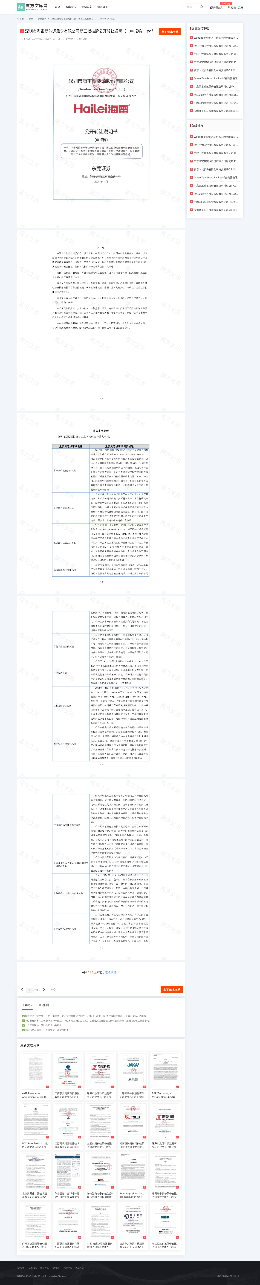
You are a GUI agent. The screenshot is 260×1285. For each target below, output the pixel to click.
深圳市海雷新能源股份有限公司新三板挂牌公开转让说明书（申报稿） (84, 19)
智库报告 (70, 6)
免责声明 (67, 1267)
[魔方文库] (33, 7)
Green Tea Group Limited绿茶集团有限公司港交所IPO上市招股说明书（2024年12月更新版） (217, 78)
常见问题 (44, 1005)
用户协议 (56, 1267)
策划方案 (86, 6)
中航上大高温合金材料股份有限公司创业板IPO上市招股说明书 (217, 53)
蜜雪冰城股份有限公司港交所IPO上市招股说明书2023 (217, 70)
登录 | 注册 (236, 7)
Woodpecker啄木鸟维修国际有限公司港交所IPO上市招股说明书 (217, 37)
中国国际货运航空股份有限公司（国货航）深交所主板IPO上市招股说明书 (217, 102)
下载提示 (27, 1005)
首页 (57, 6)
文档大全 (42, 19)
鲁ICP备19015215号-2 (228, 1276)
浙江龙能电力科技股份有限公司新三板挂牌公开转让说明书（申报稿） (217, 94)
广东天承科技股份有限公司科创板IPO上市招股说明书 (217, 86)
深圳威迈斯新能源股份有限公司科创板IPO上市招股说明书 (217, 110)
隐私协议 (44, 1267)
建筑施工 (102, 6)
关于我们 (21, 1267)
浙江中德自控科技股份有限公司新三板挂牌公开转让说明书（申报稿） (217, 45)
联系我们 (32, 1267)
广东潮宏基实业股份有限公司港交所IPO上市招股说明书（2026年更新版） (217, 62)
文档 (31, 19)
